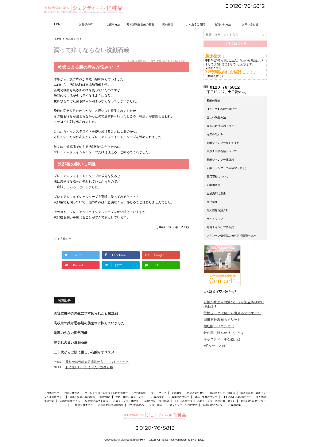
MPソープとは (214, 346)
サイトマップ (215, 218)
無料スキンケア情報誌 (220, 227)
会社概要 (212, 201)
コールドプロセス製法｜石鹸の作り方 (106, 392)
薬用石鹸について (218, 176)
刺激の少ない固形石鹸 (71, 333)
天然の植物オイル (70, 401)
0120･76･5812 (246, 6)
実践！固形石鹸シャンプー (223, 151)
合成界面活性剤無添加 (110, 405)
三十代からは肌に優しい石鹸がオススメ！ (86, 352)
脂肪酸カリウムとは (219, 326)
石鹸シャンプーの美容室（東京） (227, 168)
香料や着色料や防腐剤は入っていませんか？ (97, 362)
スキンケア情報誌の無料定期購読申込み (231, 235)
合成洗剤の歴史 (216, 193)
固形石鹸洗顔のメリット (222, 125)
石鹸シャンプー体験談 (220, 159)
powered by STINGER (193, 439)
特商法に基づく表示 (96, 401)
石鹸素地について (179, 397)
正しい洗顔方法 (216, 117)
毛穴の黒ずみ (215, 134)
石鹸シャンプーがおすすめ (223, 142)
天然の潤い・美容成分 (156, 401)
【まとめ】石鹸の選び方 (222, 109)
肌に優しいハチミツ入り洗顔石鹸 (89, 367)
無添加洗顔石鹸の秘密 (140, 24)
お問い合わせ (250, 24)
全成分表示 (155, 405)
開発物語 (167, 24)
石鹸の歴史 (213, 100)
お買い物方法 (222, 24)
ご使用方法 (113, 24)
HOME (58, 24)
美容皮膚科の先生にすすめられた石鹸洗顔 (86, 313)
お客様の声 (86, 24)
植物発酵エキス (84, 405)
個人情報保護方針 (218, 210)
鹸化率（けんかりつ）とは (224, 333)
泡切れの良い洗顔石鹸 (71, 342)
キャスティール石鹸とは (222, 339)
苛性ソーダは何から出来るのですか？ (232, 313)
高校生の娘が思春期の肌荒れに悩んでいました (89, 323)
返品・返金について (206, 397)
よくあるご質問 (195, 24)
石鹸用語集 (213, 185)
